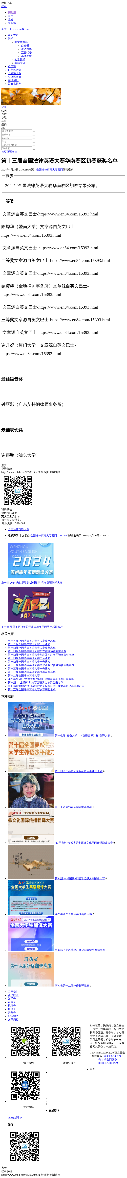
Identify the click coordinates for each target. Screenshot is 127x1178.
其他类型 (26, 56)
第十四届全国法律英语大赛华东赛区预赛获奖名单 (37, 651)
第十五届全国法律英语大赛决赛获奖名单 (32, 640)
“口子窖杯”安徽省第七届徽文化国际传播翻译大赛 (84, 842)
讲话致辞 (26, 49)
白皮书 (25, 45)
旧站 (10, 19)
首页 (4, 151)
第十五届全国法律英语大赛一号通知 (29, 644)
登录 (4, 6)
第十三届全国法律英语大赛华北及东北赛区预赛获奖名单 (41, 665)
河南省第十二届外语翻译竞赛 (72, 985)
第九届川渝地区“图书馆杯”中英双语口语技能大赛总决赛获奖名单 (46, 686)
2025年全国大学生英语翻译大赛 (73, 914)
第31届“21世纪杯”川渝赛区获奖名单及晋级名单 (35, 682)
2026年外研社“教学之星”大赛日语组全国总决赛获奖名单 (41, 679)
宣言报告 (26, 52)
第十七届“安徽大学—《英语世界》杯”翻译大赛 (82, 735)
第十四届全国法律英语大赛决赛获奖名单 (32, 647)
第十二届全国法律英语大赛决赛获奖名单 (32, 672)
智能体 (12, 22)
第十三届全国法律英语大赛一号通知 (29, 668)
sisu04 (63, 535)
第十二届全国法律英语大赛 (24, 675)
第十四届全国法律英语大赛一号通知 (29, 661)
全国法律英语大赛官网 (49, 169)
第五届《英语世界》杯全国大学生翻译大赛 (80, 949)
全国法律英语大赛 (18, 529)
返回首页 (13, 35)
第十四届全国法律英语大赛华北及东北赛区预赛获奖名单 (41, 654)
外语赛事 (12, 151)
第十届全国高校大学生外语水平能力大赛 (79, 771)
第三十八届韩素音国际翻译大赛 (73, 807)
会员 (10, 16)
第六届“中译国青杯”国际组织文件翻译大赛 (80, 878)
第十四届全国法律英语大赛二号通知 (29, 658)
